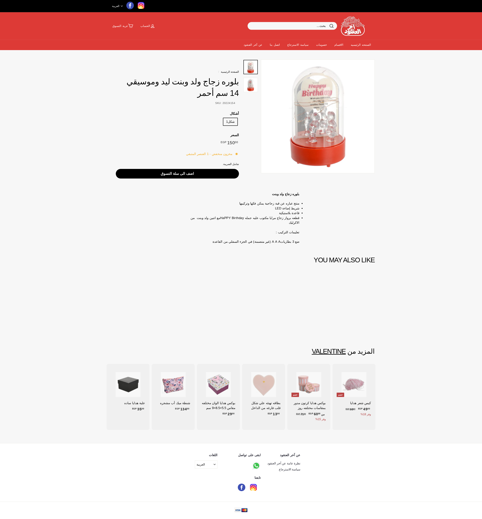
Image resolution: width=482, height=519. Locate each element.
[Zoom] (317, 116)
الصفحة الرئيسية (230, 71)
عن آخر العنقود (253, 44)
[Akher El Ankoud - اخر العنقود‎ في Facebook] (241, 488)
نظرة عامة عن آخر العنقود (283, 463)
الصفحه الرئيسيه (361, 44)
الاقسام (338, 44)
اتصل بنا (275, 44)
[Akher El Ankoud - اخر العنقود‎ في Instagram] (253, 488)
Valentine (329, 351)
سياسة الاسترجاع (298, 44)
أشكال (234, 113)
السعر (234, 135)
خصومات (321, 44)
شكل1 (230, 121)
